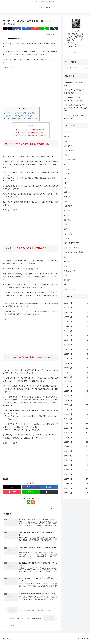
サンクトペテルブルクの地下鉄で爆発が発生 (20, 113)
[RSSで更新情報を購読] (33, 502)
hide (25, 109)
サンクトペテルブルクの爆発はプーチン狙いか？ (21, 118)
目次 (28, 126)
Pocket (17, 38)
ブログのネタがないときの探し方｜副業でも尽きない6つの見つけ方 (75, 108)
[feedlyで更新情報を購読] (28, 502)
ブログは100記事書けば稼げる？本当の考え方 (76, 116)
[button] (54, 28)
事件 (6, 478)
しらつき (76, 31)
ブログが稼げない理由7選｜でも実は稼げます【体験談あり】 (75, 99)
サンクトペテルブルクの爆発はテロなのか (19, 116)
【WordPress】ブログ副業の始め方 (75, 84)
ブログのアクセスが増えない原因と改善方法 (75, 91)
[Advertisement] (30, 84)
